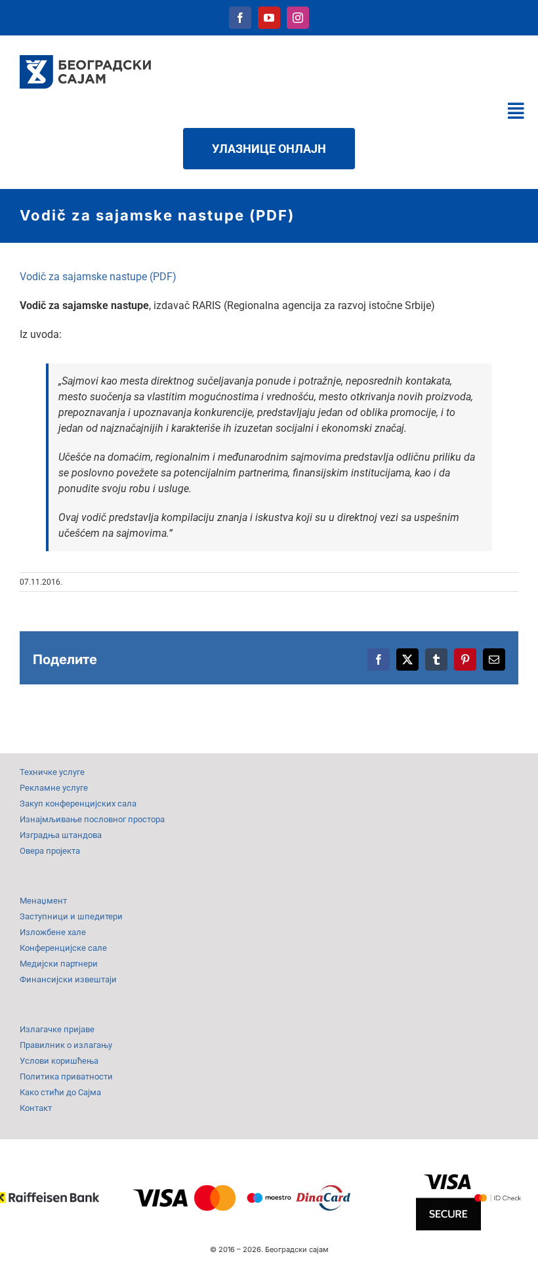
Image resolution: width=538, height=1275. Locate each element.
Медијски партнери (59, 964)
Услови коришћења (59, 1061)
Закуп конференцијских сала (78, 803)
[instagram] (298, 18)
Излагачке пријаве (57, 1029)
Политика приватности (66, 1076)
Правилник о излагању (66, 1045)
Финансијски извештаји (68, 979)
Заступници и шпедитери (71, 916)
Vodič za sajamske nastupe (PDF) (98, 276)
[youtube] (269, 18)
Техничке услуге (52, 772)
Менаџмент (43, 901)
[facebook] (240, 18)
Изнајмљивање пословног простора (92, 819)
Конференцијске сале (63, 948)
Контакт (36, 1108)
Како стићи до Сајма (60, 1092)
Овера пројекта (50, 851)
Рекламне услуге (54, 788)
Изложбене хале (53, 932)
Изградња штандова (61, 835)
